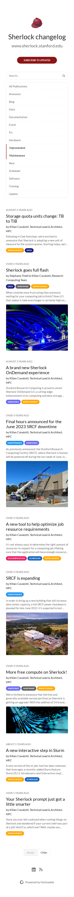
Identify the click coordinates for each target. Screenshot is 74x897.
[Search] (64, 75)
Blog (11, 101)
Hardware (15, 140)
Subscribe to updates (37, 60)
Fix (11, 132)
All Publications (18, 86)
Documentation (18, 117)
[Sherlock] (37, 23)
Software (14, 178)
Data (12, 109)
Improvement (17, 147)
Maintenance (17, 155)
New (11, 163)
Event (12, 124)
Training (14, 186)
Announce (15, 94)
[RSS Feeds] (40, 869)
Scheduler (15, 170)
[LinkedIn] (35, 869)
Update (13, 193)
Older (44, 852)
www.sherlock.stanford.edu (37, 45)
